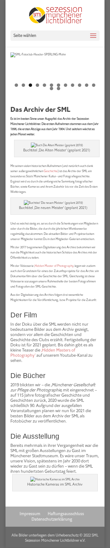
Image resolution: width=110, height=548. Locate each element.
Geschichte (51, 171)
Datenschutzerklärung (51, 519)
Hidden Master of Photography (54, 266)
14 (58, 88)
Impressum (30, 514)
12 (93, 85)
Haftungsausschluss (66, 514)
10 (79, 85)
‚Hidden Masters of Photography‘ (42, 352)
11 (86, 85)
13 (51, 88)
